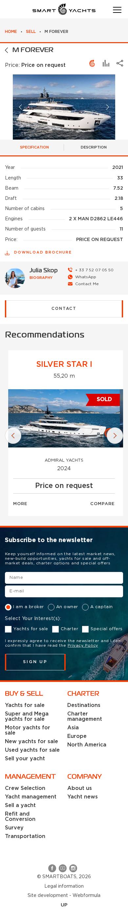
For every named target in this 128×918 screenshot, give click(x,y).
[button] (21, 107)
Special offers (106, 629)
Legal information (64, 886)
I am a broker (28, 607)
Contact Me (87, 284)
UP (64, 905)
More (20, 504)
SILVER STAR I (64, 364)
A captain (101, 607)
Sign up (35, 662)
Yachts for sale (30, 629)
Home (11, 32)
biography (41, 278)
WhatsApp (85, 277)
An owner (67, 607)
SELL (31, 32)
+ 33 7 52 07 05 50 (94, 270)
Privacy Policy (83, 645)
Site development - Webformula (64, 896)
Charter (69, 629)
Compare (102, 504)
